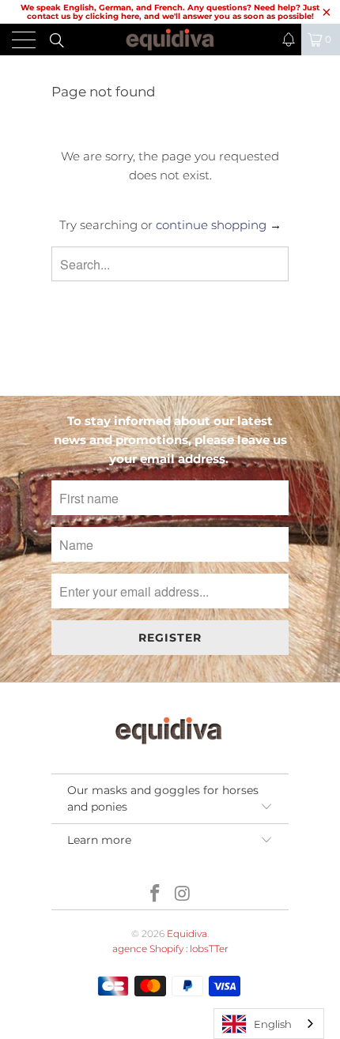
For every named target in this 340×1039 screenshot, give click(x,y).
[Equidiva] (170, 39)
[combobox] (268, 1023)
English (273, 1024)
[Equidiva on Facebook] (156, 894)
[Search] (55, 39)
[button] (288, 39)
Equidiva (187, 933)
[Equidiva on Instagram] (183, 894)
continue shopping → (218, 224)
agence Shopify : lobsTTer (170, 948)
